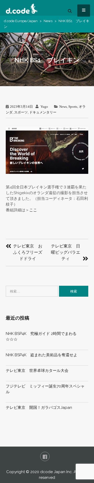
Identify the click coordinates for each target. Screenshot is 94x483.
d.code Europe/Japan (21, 21)
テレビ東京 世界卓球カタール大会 (37, 370)
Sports (72, 107)
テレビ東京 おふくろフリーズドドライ (27, 252)
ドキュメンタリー (42, 112)
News (48, 21)
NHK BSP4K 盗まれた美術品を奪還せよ (41, 355)
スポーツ (21, 112)
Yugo (44, 107)
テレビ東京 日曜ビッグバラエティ (65, 252)
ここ (33, 210)
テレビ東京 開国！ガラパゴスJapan (39, 407)
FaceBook (45, 456)
